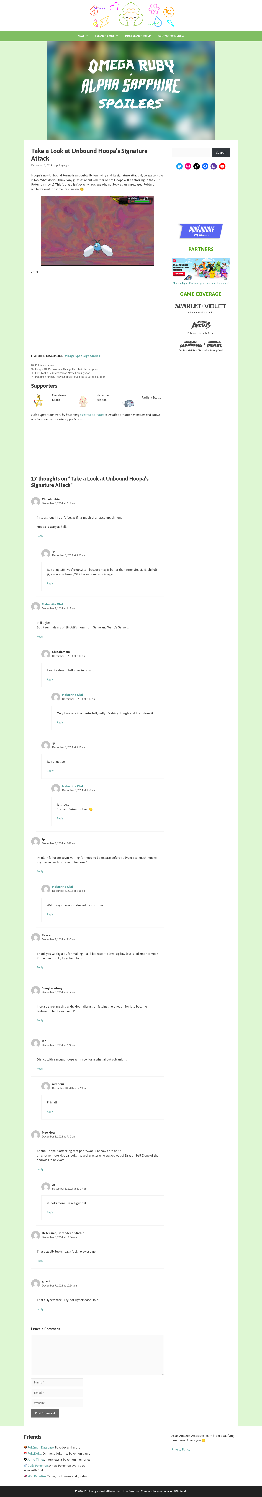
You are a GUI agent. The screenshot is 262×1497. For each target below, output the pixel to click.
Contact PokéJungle (171, 36)
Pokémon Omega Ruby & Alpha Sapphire (75, 369)
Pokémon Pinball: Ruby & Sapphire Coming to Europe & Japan (70, 376)
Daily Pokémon (37, 1465)
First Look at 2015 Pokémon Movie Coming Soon (62, 373)
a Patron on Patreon (93, 415)
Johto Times (35, 1459)
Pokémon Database (40, 1447)
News (81, 36)
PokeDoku (34, 1453)
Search (220, 152)
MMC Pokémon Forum (138, 36)
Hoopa (39, 369)
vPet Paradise (36, 1476)
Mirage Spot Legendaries (82, 356)
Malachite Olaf (52, 604)
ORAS (47, 369)
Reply (40, 536)
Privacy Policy (180, 1449)
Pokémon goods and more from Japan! (201, 283)
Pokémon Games (104, 36)
